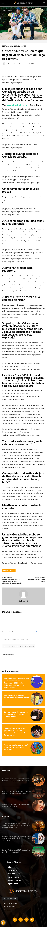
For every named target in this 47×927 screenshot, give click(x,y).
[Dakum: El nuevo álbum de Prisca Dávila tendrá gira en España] (38, 805)
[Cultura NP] (4, 63)
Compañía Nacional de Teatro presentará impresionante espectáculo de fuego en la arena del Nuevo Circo (16, 825)
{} (28, 646)
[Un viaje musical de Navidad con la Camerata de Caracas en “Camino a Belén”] (36, 715)
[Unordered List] (17, 646)
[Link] (25, 646)
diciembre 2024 (14, 874)
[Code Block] (22, 646)
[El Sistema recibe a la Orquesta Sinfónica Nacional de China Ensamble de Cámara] (38, 780)
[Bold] (4, 646)
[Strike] (12, 646)
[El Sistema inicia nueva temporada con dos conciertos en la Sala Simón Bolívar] (38, 793)
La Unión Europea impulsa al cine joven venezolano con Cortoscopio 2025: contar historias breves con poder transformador (16, 683)
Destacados (11, 10)
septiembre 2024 (14, 880)
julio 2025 (12, 867)
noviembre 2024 (14, 877)
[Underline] (9, 646)
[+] (30, 646)
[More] (30, 70)
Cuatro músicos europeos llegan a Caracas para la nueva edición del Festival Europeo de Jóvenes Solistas (16, 838)
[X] (26, 919)
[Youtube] (32, 919)
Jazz (24, 46)
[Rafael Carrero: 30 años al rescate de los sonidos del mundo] (36, 698)
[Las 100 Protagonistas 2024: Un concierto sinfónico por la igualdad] (38, 851)
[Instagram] (20, 919)
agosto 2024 (13, 884)
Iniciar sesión (40, 632)
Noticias (17, 46)
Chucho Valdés (8, 570)
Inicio (3, 10)
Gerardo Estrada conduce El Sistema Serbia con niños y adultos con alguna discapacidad (12, 581)
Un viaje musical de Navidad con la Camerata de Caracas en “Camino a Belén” (16, 714)
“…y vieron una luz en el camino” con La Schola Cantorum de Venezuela (16, 747)
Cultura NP (11, 64)
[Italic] (7, 646)
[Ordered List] (14, 646)
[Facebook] (15, 919)
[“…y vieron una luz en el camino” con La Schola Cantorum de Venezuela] (36, 748)
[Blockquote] (20, 646)
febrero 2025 (13, 870)
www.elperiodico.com (17, 105)
